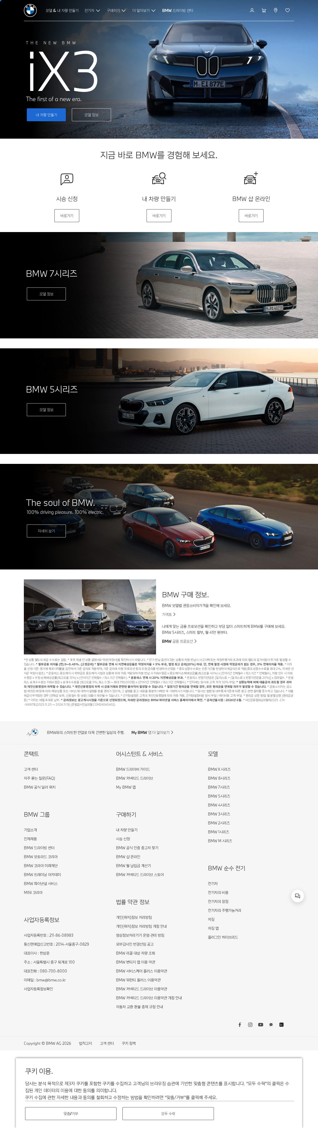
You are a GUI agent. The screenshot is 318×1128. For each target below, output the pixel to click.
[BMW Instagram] (250, 1025)
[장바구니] (264, 10)
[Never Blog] (281, 1025)
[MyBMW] (252, 10)
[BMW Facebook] (239, 1025)
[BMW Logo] (30, 10)
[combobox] (297, 895)
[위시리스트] (288, 10)
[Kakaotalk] (271, 1025)
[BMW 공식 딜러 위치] (276, 10)
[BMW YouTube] (260, 1025)
